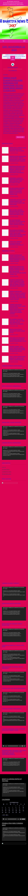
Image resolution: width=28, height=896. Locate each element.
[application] (14, 376)
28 (12, 812)
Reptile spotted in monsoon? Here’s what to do (17, 331)
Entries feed (5, 469)
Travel (6, 74)
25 (2, 812)
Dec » (7, 815)
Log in (4, 467)
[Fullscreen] (24, 746)
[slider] (23, 819)
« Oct (3, 815)
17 (23, 809)
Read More (20, 137)
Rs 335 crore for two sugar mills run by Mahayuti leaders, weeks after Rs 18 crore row (17, 191)
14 (12, 809)
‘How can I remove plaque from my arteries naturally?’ (17, 243)
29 (16, 812)
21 (12, 810)
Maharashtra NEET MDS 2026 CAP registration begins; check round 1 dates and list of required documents (17, 169)
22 (16, 810)
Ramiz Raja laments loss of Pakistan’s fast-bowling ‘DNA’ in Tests (18, 149)
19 (5, 810)
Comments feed (6, 471)
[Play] (3, 746)
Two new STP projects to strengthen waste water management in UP (18, 339)
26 (5, 812)
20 (9, 810)
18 (2, 810)
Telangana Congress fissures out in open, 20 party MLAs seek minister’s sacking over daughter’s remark (18, 233)
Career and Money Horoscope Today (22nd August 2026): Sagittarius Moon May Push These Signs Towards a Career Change (17, 309)
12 (5, 809)
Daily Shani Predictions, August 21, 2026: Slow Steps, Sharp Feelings (18, 358)
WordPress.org (6, 474)
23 (19, 810)
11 (2, 809)
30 (19, 812)
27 (9, 812)
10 (23, 807)
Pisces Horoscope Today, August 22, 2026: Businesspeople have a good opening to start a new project (17, 258)
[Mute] (22, 746)
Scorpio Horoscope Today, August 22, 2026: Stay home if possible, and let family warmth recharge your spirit (17, 283)
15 (16, 809)
